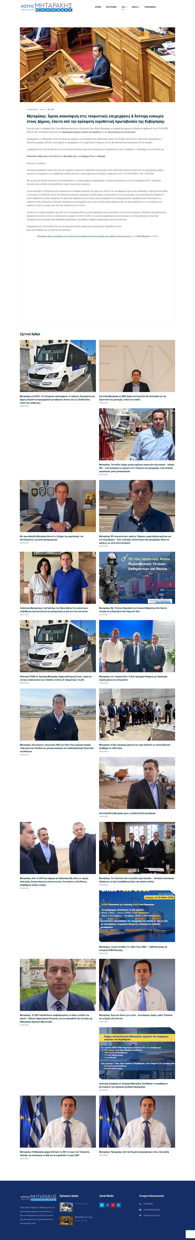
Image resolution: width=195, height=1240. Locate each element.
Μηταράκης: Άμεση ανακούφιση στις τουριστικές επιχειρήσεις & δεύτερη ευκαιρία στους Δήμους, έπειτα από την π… (85, 236)
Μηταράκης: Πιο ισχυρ (83, 1217)
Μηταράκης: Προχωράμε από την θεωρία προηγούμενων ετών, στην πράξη (134, 1152)
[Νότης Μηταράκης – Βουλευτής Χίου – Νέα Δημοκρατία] (46, 7)
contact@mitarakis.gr (152, 1209)
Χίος (52, 109)
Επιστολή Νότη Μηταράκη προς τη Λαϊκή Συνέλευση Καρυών (127, 813)
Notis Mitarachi (143, 236)
